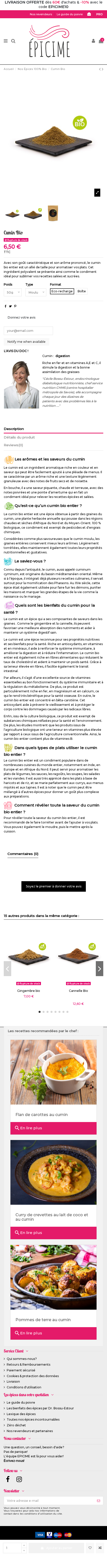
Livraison (13, 1381)
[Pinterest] (15, 306)
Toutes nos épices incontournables (33, 1419)
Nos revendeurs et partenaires (30, 1431)
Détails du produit (19, 437)
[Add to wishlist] (90, 1548)
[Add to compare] (100, 1548)
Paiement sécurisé (21, 1370)
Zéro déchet (16, 1425)
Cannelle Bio (78, 991)
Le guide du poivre (21, 1402)
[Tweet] (10, 306)
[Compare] (29, 986)
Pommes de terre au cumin (43, 1319)
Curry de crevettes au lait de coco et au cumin (51, 1217)
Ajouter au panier (59, 1548)
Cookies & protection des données (33, 1376)
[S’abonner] (98, 1501)
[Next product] (102, 69)
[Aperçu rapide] (35, 986)
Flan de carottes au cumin (41, 1114)
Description (14, 429)
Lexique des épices (21, 1414)
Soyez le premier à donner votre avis (53, 886)
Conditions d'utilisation (24, 1387)
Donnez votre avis (21, 317)
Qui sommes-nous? (22, 1359)
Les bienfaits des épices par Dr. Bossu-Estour (40, 1408)
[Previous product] (100, 69)
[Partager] (5, 306)
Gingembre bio (28, 991)
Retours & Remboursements (28, 1364)
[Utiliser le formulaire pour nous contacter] (89, 14)
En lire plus (28, 1128)
